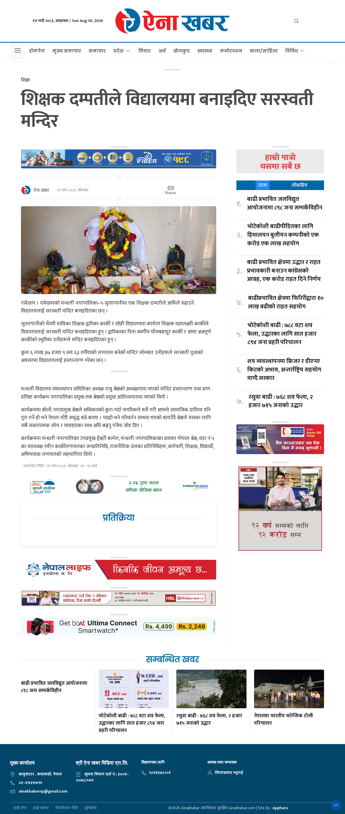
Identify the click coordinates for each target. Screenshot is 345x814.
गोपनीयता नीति (66, 808)
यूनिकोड (90, 808)
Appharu (280, 808)
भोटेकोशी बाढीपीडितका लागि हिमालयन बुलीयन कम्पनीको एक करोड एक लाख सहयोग (283, 235)
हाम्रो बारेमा (40, 808)
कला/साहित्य (264, 51)
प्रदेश (118, 51)
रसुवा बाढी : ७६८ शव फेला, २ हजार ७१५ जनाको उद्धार (281, 401)
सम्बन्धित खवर (172, 659)
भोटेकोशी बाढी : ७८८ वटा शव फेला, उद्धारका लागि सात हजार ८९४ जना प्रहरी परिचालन (282, 334)
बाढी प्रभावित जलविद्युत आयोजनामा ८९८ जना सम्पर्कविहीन (284, 203)
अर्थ (162, 51)
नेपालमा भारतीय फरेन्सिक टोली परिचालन (283, 719)
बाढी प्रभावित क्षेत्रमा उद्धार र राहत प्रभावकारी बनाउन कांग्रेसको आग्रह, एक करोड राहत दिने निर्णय (284, 271)
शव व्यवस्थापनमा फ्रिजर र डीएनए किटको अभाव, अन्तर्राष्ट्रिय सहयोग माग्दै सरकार (284, 370)
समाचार (97, 51)
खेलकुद (181, 51)
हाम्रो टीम (19, 808)
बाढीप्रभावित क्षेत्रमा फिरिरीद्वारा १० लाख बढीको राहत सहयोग (286, 302)
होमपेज (37, 51)
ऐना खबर (41, 190)
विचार (144, 51)
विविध (291, 51)
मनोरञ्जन (231, 51)
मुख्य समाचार (66, 51)
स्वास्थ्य (204, 51)
